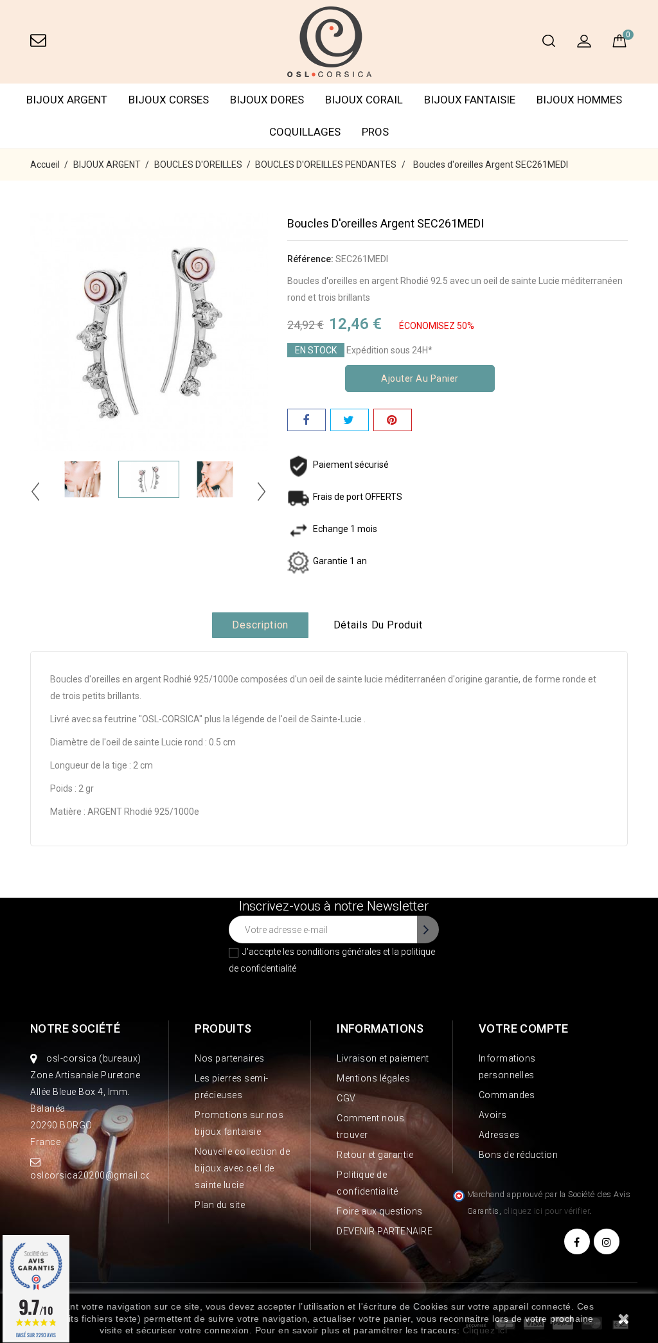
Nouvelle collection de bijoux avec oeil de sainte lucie (242, 1168)
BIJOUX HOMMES (579, 99)
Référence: (310, 259)
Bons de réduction (518, 1155)
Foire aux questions (380, 1211)
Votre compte (524, 1028)
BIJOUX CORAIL (364, 99)
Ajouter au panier (420, 378)
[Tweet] (349, 420)
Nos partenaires (230, 1058)
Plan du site (220, 1205)
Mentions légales (373, 1078)
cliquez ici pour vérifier (547, 1211)
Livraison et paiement (383, 1058)
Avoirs (493, 1115)
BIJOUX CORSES (169, 99)
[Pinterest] (392, 420)
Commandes (507, 1095)
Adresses (499, 1135)
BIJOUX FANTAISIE (469, 99)
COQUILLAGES (305, 131)
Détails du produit (378, 625)
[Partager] (306, 420)
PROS (375, 131)
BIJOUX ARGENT (66, 99)
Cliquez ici (485, 1330)
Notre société (75, 1028)
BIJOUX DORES (267, 99)
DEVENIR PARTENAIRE (384, 1231)
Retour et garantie (375, 1155)
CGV (346, 1098)
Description (260, 625)
